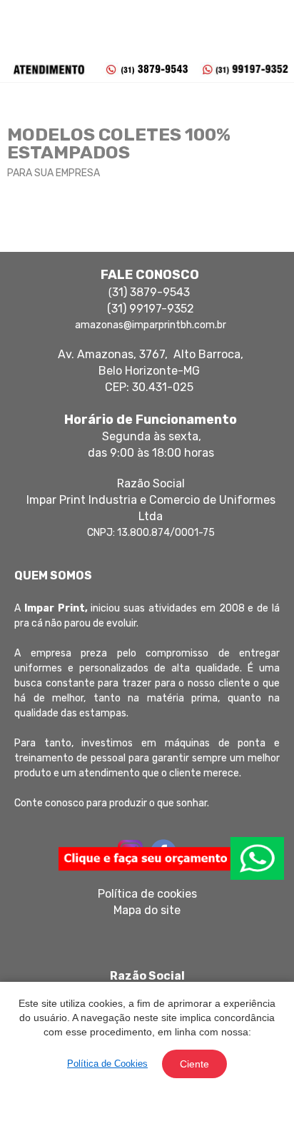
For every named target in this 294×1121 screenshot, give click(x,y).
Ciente (194, 1064)
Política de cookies (147, 894)
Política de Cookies (107, 1063)
